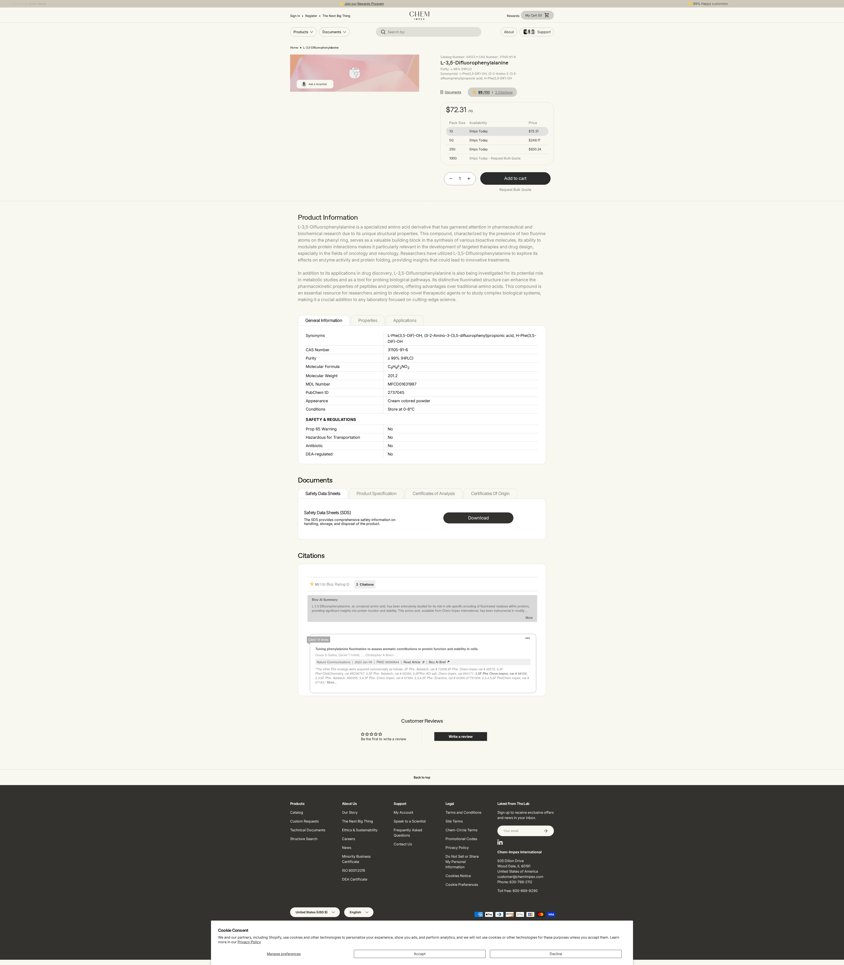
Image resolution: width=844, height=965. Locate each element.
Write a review (461, 736)
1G (451, 131)
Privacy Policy (249, 942)
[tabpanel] (422, 394)
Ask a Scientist (318, 84)
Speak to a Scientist (410, 821)
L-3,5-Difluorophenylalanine (321, 47)
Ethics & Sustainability (360, 830)
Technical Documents (307, 830)
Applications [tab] (404, 320)
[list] (354, 73)
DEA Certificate (354, 879)
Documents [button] (453, 92)
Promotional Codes (461, 839)
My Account (403, 812)
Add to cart (515, 178)
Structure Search (303, 839)
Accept (420, 954)
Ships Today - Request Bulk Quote (494, 158)
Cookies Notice (458, 876)
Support (544, 32)
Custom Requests (304, 821)
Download (478, 518)
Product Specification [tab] (377, 493)
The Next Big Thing (357, 821)
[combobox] (428, 32)
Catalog (296, 812)
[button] (537, 15)
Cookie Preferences (462, 884)
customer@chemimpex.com (520, 876)
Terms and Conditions (463, 812)
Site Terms (454, 821)
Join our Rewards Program (364, 3)
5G (451, 140)
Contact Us (403, 844)
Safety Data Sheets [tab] (322, 493)
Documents (331, 31)
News (346, 847)
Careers (348, 839)
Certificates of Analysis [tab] (434, 493)
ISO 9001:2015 (353, 870)
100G (453, 158)
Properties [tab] (367, 320)
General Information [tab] (323, 320)
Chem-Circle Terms (461, 830)
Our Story (350, 812)
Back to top (422, 777)
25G (452, 149)
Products (300, 31)
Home (294, 47)
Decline (556, 954)
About (509, 32)
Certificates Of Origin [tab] (490, 493)
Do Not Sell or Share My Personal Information (462, 861)
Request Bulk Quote (515, 189)
